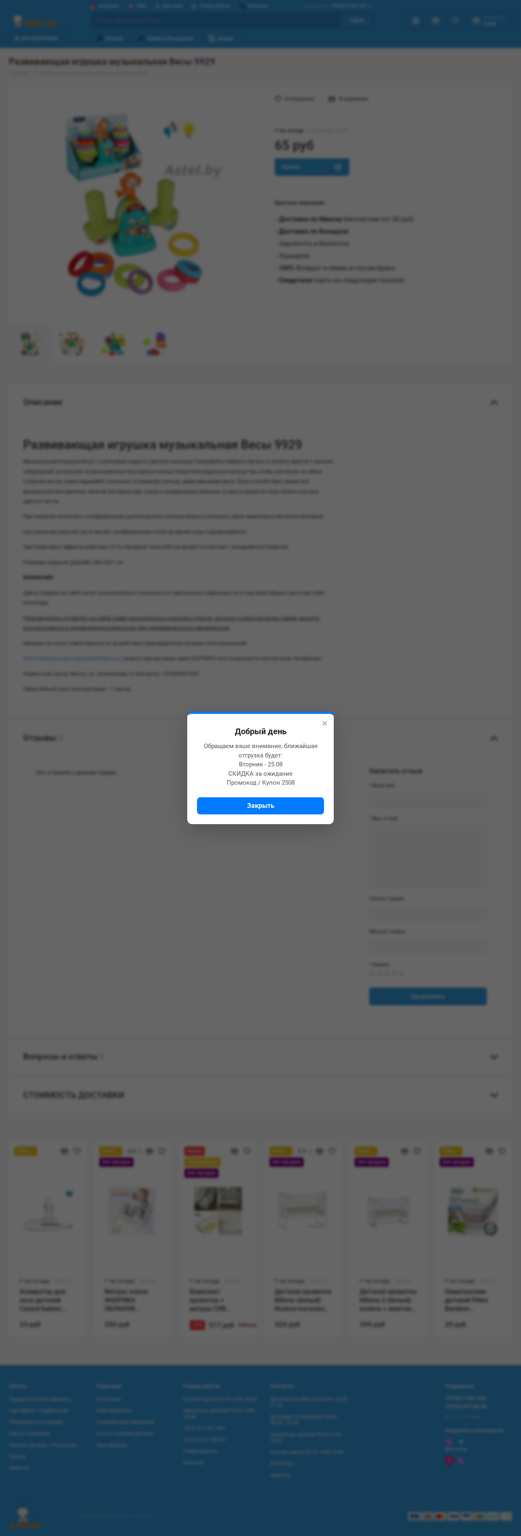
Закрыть (260, 806)
